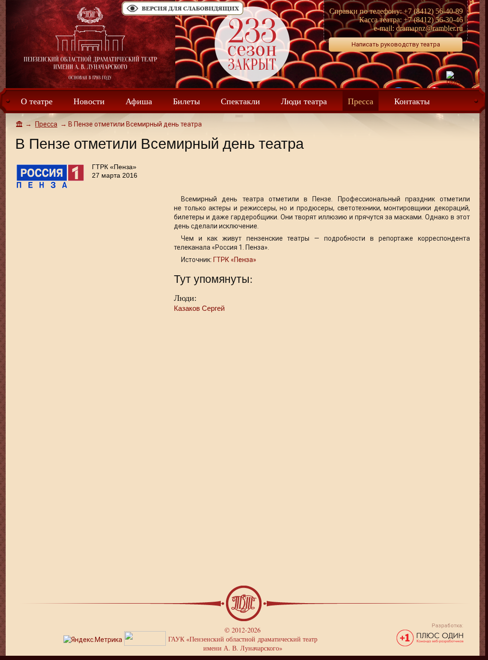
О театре (37, 101)
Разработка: (447, 626)
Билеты (186, 101)
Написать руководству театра (396, 44)
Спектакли (240, 101)
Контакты (412, 101)
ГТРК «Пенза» (234, 259)
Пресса (360, 101)
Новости (89, 101)
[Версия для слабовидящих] (182, 14)
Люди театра (304, 101)
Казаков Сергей (199, 308)
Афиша (139, 101)
